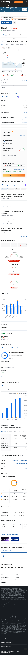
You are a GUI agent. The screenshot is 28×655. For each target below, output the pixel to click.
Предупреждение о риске (6, 646)
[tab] (7, 245)
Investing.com (3, 206)
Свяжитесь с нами (19, 579)
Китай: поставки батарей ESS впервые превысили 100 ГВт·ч (11, 229)
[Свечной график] (2, 48)
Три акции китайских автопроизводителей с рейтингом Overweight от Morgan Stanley (13, 195)
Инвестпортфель (5, 579)
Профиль (7, 44)
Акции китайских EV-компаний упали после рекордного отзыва (13, 204)
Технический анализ (8, 240)
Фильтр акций (9, 5)
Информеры (3, 582)
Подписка (24, 80)
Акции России (16, 5)
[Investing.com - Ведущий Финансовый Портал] (7, 2)
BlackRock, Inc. (4, 515)
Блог (2, 574)
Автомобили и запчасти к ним (19, 460)
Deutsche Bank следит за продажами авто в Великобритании (13, 212)
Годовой (3, 389)
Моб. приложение (5, 577)
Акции (2, 5)
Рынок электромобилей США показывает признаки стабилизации (12, 220)
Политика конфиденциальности (7, 642)
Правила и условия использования (8, 638)
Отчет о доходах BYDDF (9, 382)
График (8, 41)
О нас (16, 574)
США (26, 468)
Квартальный (10, 389)
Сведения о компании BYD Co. (11, 455)
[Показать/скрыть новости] (9, 48)
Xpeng (14, 524)
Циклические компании (21, 463)
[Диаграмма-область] (4, 48)
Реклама (17, 577)
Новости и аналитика (17, 41)
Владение (12, 44)
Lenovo (3, 524)
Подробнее (7, 35)
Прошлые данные (19, 44)
